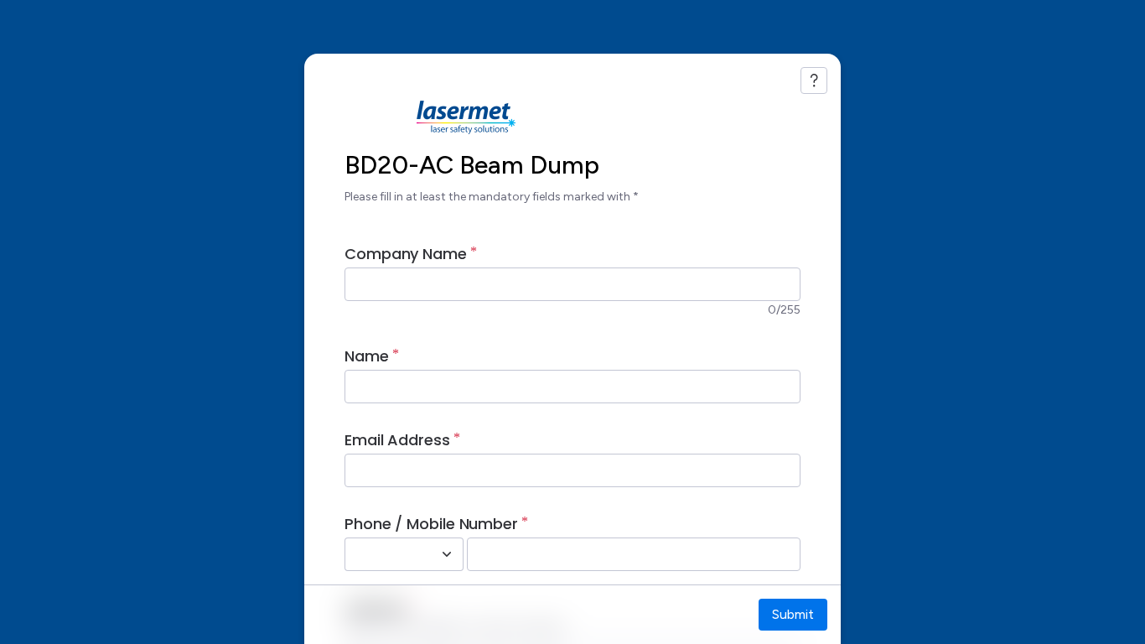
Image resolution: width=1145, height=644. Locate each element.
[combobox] (386, 554)
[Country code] (446, 554)
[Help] (813, 80)
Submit (793, 614)
